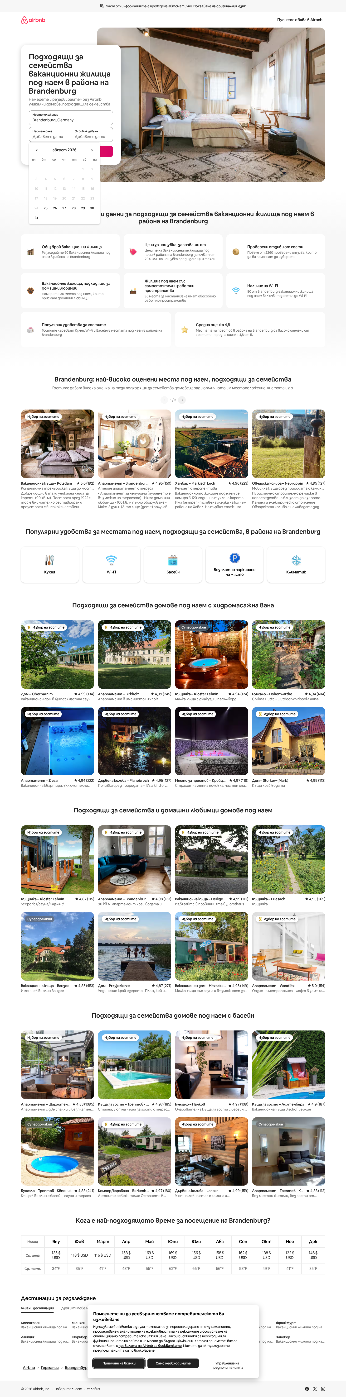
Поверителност (68, 1389)
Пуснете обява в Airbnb (299, 19)
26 (55, 208)
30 (92, 208)
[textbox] (50, 136)
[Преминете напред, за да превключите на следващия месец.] (91, 150)
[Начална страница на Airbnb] (33, 19)
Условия (93, 1389)
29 (83, 208)
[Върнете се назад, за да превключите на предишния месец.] (37, 150)
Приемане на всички (118, 1363)
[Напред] (182, 400)
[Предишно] (164, 400)
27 (64, 208)
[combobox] (71, 120)
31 (36, 218)
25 (46, 208)
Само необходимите (173, 1363)
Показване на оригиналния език (219, 6)
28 (74, 208)
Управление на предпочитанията (227, 1365)
